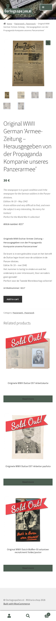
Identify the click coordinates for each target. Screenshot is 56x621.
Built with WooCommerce (16, 603)
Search (28, 616)
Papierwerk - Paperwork (25, 23)
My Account (9, 616)
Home (9, 23)
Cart (43, 613)
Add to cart (13, 299)
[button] (48, 42)
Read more (28, 398)
